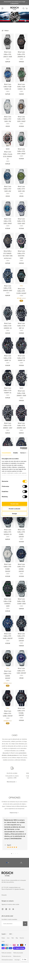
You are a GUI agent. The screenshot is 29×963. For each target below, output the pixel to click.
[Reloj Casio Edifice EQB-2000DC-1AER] (21, 378)
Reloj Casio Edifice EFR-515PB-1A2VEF (21, 291)
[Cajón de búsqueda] (23, 8)
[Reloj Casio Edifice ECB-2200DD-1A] (8, 313)
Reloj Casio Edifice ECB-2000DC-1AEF (7, 425)
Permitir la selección (14, 508)
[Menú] (2, 8)
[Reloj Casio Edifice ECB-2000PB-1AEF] (21, 413)
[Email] (9, 909)
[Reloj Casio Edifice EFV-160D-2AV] (8, 176)
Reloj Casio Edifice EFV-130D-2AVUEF (21, 670)
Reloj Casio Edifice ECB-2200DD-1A (8, 325)
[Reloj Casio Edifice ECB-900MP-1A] (21, 345)
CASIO (7, 59)
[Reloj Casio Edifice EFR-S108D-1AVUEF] (21, 519)
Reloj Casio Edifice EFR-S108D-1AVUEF (21, 533)
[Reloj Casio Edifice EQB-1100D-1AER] (21, 589)
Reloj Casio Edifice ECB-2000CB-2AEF (7, 288)
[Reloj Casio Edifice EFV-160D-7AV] (8, 106)
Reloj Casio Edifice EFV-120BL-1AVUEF (8, 713)
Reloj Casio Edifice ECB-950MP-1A (8, 390)
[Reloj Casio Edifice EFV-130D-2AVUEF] (21, 658)
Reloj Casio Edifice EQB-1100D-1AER (21, 601)
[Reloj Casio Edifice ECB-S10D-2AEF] (21, 208)
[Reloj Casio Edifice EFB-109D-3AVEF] (21, 139)
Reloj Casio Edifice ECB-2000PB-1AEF (21, 425)
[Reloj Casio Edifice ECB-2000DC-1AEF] (8, 413)
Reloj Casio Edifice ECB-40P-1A (21, 325)
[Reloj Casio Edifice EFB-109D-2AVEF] (8, 208)
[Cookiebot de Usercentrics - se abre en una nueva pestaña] (20, 448)
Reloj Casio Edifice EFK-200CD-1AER (7, 54)
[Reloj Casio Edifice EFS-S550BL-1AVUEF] (21, 698)
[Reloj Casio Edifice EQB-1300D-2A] (8, 74)
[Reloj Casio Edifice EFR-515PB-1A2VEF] (21, 275)
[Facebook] (6, 909)
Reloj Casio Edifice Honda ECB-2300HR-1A (7, 155)
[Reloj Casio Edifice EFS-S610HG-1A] (8, 519)
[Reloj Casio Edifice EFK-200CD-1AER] (8, 42)
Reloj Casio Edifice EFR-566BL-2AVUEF (8, 636)
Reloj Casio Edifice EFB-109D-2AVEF (7, 221)
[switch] (25, 486)
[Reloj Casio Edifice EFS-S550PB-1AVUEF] (21, 623)
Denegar (14, 513)
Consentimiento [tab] (6, 452)
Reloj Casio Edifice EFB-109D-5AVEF (21, 119)
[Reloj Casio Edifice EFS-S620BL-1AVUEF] (8, 445)
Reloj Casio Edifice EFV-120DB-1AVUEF (8, 674)
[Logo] (14, 8)
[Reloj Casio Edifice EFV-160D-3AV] (21, 176)
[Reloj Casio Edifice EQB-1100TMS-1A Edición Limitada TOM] (21, 445)
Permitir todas (15, 504)
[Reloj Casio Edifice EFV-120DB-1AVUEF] (8, 658)
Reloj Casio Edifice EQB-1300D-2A (8, 86)
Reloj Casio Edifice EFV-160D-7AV (8, 119)
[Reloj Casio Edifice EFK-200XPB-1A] (21, 42)
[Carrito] (26, 8)
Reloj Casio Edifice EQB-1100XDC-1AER (8, 602)
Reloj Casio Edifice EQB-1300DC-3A (21, 86)
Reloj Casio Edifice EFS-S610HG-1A (8, 532)
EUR (10, 934)
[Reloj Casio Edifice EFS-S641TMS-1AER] (21, 241)
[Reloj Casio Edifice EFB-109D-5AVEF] (21, 106)
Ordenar (6, 30)
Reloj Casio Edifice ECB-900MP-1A (21, 358)
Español (3, 934)
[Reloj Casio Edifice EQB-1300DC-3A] (21, 74)
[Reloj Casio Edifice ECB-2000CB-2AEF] (8, 275)
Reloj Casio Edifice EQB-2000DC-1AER (21, 393)
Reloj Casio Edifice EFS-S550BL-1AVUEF (21, 711)
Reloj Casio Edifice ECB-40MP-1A (8, 358)
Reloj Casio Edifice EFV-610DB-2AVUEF (21, 567)
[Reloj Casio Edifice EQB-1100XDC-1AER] (8, 589)
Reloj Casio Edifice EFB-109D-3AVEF (21, 151)
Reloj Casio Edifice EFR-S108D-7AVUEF (8, 567)
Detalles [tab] (15, 452)
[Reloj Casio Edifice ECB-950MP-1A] (8, 378)
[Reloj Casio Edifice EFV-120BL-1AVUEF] (8, 698)
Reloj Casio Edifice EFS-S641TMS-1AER (21, 254)
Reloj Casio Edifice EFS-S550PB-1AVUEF (21, 637)
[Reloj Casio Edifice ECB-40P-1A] (21, 313)
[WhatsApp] (13, 909)
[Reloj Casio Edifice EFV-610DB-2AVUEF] (21, 554)
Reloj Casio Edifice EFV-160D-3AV (21, 188)
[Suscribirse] (25, 923)
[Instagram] (2, 909)
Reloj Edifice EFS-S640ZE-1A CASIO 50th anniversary (7, 254)
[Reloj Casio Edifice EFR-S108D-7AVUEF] (8, 554)
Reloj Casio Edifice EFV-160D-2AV (8, 188)
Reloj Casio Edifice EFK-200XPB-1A (21, 54)
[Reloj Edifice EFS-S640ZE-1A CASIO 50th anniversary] (8, 241)
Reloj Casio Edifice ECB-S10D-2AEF (21, 221)
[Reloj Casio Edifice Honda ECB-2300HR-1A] (8, 139)
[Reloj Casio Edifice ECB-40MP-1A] (8, 345)
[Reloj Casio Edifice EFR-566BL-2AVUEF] (8, 623)
